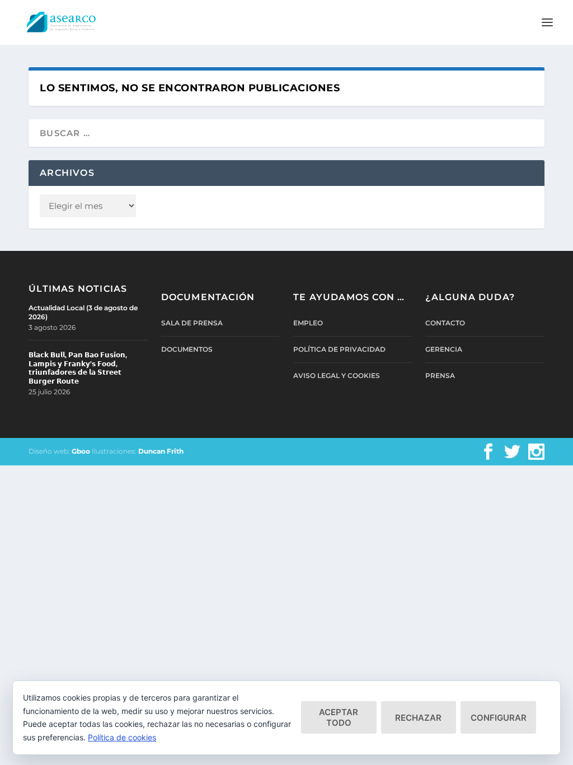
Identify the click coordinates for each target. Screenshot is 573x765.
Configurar (499, 717)
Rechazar (418, 717)
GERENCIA (443, 349)
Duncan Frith (161, 451)
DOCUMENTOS (187, 349)
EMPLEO (308, 323)
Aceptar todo (338, 717)
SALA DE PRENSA (192, 323)
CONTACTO (445, 323)
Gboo (81, 451)
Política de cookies (122, 737)
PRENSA (440, 375)
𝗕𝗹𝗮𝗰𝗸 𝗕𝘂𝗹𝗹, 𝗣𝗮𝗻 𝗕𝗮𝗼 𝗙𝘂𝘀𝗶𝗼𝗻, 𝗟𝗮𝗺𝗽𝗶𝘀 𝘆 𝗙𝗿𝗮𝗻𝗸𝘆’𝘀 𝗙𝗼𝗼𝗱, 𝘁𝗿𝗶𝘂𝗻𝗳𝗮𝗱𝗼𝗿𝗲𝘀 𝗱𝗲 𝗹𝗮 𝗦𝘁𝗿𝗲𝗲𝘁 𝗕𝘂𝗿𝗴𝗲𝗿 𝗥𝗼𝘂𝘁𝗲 (78, 368)
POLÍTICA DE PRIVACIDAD (339, 349)
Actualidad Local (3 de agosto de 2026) (83, 312)
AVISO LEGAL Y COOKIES (336, 375)
